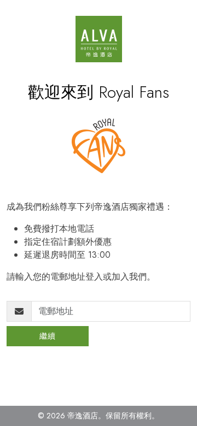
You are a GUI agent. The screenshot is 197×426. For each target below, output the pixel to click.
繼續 (47, 335)
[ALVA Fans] (99, 39)
